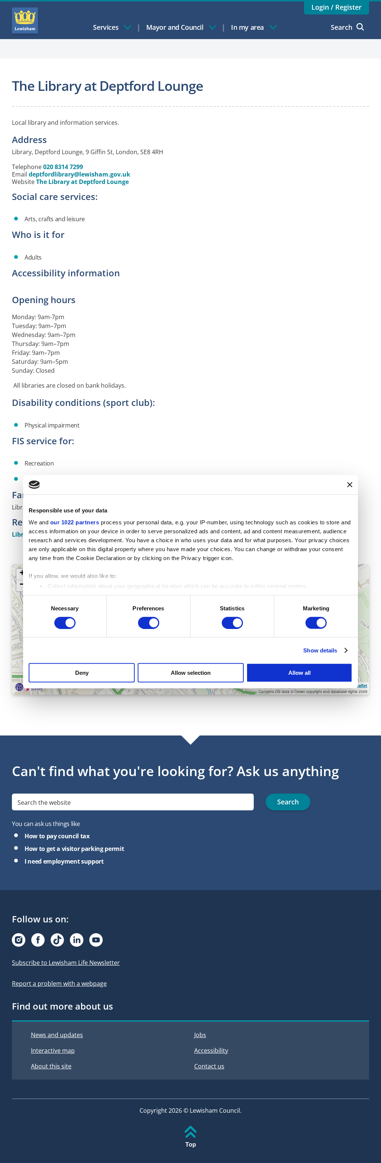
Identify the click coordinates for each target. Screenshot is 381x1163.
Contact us (209, 1066)
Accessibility (211, 1050)
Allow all (299, 673)
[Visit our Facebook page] (38, 940)
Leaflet (360, 685)
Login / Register (336, 7)
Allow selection (191, 673)
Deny (82, 673)
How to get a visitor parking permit (74, 849)
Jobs (200, 1035)
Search (341, 27)
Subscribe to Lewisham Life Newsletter (66, 963)
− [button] (22, 584)
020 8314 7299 (63, 167)
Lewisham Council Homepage (25, 20)
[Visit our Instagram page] (18, 940)
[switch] (148, 623)
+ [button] (22, 573)
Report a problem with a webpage (59, 983)
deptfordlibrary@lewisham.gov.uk (79, 174)
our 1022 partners (74, 522)
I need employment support (64, 861)
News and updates (57, 1035)
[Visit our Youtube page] (96, 940)
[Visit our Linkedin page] (76, 940)
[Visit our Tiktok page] (57, 940)
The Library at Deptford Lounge (82, 182)
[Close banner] (349, 484)
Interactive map (53, 1050)
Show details (320, 650)
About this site (51, 1066)
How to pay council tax (57, 836)
